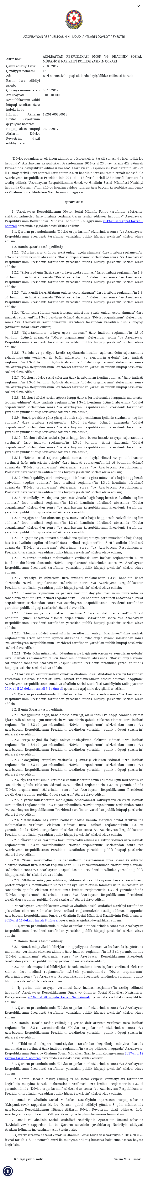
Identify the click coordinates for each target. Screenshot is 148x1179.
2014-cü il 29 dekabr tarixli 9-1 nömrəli (34, 688)
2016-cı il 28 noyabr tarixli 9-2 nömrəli (59, 997)
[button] (8, 1171)
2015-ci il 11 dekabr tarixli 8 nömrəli (32, 920)
